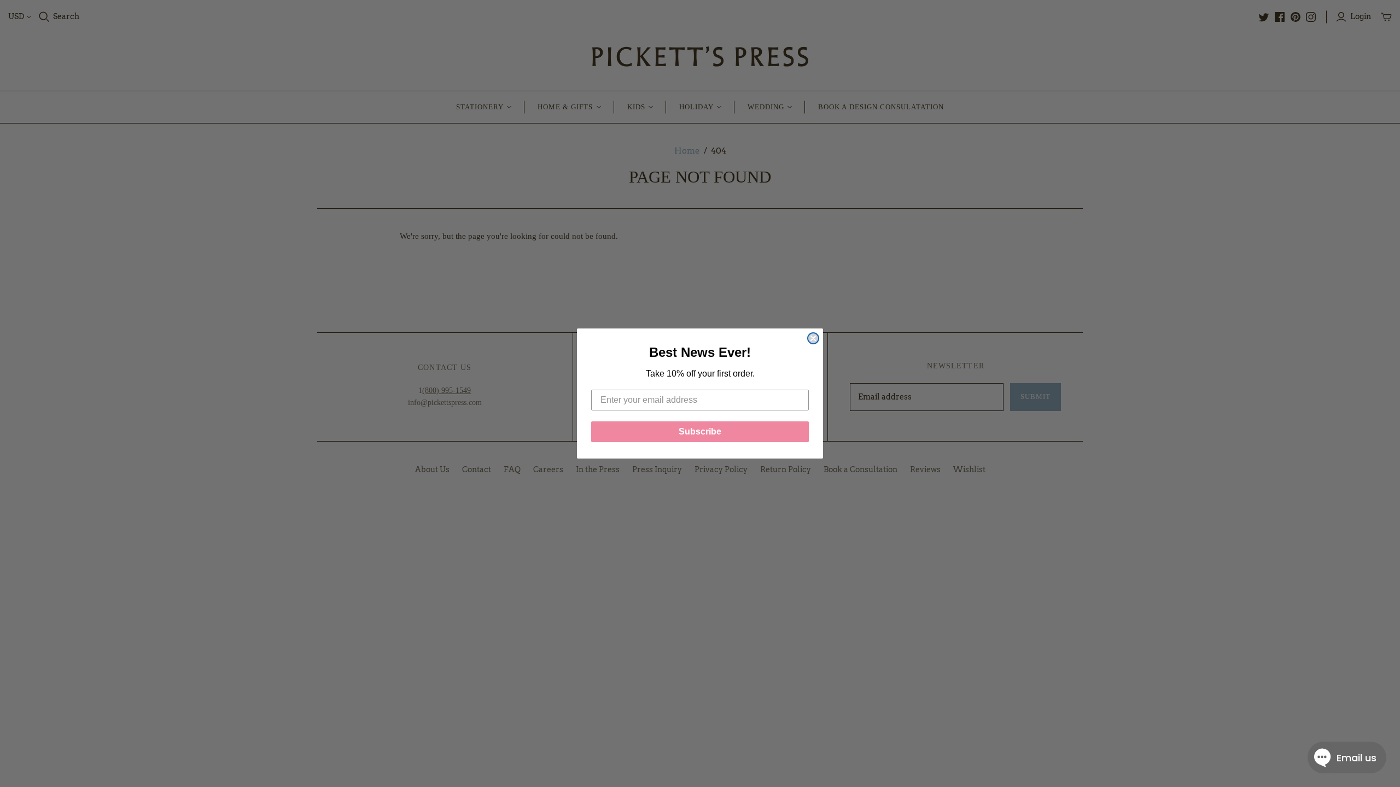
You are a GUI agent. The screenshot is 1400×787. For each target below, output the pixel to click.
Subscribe (700, 431)
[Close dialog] (813, 338)
